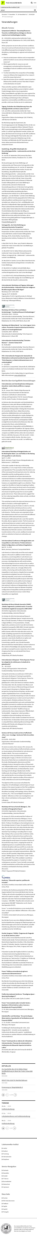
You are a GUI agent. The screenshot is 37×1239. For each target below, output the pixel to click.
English (5, 1206)
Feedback (5, 1203)
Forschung (6, 1154)
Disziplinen (6, 1159)
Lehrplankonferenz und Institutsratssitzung (16, 1116)
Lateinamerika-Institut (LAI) (10, 7)
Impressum (6, 1187)
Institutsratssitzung (8, 1109)
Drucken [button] (5, 1198)
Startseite (4, 14)
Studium (5, 1151)
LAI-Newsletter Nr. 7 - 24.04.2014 (25, 14)
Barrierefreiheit (7, 1181)
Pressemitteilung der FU (9, 222)
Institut (5, 1148)
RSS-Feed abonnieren (9, 1201)
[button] (3, 1095)
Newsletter (12, 14)
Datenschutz (6, 1184)
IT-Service (5, 1178)
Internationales (7, 1156)
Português (6, 1212)
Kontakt (5, 1176)
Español (5, 1209)
